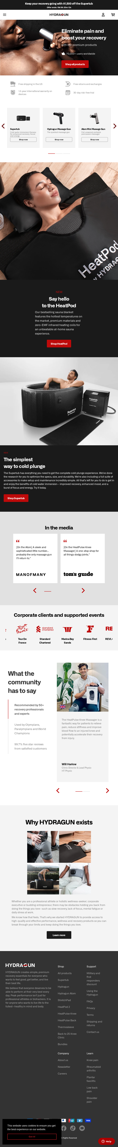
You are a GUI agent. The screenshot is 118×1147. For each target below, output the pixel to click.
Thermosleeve (66, 1026)
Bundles (62, 1044)
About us (63, 1059)
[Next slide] (83, 590)
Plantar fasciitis (91, 1079)
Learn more (59, 935)
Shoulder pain (92, 1099)
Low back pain (92, 1089)
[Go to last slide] (34, 590)
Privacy (91, 1007)
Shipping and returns (94, 1023)
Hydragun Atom (67, 993)
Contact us (93, 1031)
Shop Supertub (16, 498)
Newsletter (64, 1066)
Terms (90, 1014)
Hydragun (63, 986)
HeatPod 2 (64, 1006)
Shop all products (75, 64)
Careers (62, 1073)
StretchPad (64, 1000)
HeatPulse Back (67, 1020)
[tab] (51, 153)
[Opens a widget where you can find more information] (106, 1141)
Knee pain (92, 1059)
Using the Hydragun (92, 992)
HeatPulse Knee (67, 1013)
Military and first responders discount (93, 979)
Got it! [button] (32, 1136)
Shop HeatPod (59, 343)
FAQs (90, 1001)
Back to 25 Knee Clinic (67, 1035)
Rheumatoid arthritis (94, 1068)
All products (65, 973)
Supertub (63, 979)
